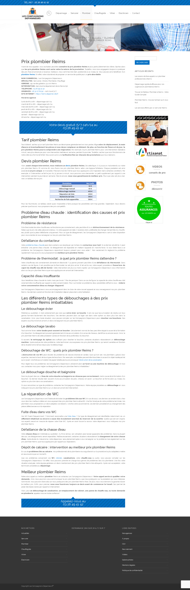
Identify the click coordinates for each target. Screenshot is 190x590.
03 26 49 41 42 (42, 2)
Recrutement (127, 549)
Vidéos (124, 554)
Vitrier (112, 13)
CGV (124, 544)
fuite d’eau (72, 416)
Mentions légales (128, 565)
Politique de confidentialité (132, 570)
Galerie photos (127, 560)
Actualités (25, 533)
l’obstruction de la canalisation (90, 360)
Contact (136, 13)
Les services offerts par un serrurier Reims (151, 108)
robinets (59, 458)
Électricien (25, 560)
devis (68, 166)
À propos (125, 539)
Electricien (123, 13)
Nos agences (127, 533)
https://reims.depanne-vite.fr (47, 94)
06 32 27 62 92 (37, 91)
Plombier (86, 13)
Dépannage (61, 13)
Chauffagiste (100, 13)
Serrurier (74, 13)
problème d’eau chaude (35, 245)
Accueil (96, 38)
